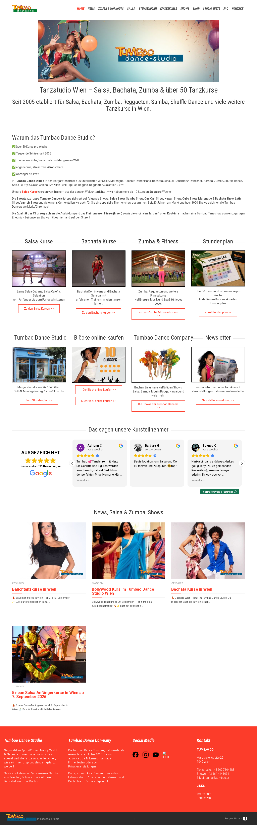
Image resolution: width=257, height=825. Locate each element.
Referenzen (204, 797)
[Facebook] (136, 755)
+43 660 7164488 (223, 769)
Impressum (204, 793)
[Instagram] (146, 755)
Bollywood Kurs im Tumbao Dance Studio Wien (123, 591)
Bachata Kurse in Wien (191, 589)
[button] (242, 463)
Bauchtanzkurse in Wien (34, 589)
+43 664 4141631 (218, 773)
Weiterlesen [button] (83, 480)
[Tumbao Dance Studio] (24, 8)
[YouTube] (156, 755)
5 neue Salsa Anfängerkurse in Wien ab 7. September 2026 (48, 694)
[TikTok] (166, 755)
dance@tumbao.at (217, 777)
